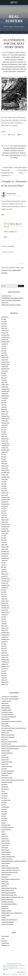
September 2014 (5, 639)
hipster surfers (4, 723)
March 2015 (4, 625)
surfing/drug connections (7, 901)
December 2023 (5, 389)
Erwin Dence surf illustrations (11, 57)
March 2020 (4, 490)
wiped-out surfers (5, 915)
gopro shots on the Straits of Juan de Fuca (11, 721)
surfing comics (4, 838)
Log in (3, 938)
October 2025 (4, 339)
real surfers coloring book (7, 771)
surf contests (4, 795)
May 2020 (3, 486)
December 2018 (5, 524)
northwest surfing (5, 750)
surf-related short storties (7, 827)
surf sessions (4, 818)
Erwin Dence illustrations (18, 55)
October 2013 (4, 664)
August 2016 (4, 587)
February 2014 (5, 655)
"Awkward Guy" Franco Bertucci (9, 696)
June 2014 (3, 646)
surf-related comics (6, 825)
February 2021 (5, 465)
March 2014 (4, 652)
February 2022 (5, 438)
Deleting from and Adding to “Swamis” (11, 304)
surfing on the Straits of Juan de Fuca (10, 870)
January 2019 (4, 522)
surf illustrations (12, 64)
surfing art (3, 834)
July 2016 (3, 589)
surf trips (3, 822)
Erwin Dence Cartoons (7, 712)
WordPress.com (5, 945)
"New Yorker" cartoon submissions (10, 698)
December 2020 (5, 470)
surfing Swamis (5, 883)
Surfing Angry (4, 302)
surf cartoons (4, 793)
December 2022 (5, 416)
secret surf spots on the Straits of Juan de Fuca (12, 780)
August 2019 (4, 506)
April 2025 (4, 353)
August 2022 (4, 425)
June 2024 (3, 375)
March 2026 (4, 328)
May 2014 (3, 648)
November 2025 (5, 337)
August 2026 (4, 316)
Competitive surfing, (6, 710)
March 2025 (4, 355)
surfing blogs (4, 836)
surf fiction (4, 802)
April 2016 (4, 596)
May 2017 (3, 567)
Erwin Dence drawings (20, 145)
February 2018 (5, 546)
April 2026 (4, 326)
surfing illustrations (20, 66)
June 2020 (3, 483)
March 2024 (4, 382)
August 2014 (4, 641)
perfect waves (4, 764)
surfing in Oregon (5, 854)
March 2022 (4, 436)
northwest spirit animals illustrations (10, 748)
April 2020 (4, 488)
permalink (15, 157)
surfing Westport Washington (8, 892)
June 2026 (3, 321)
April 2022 (4, 434)
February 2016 (5, 601)
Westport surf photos (6, 910)
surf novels (4, 809)
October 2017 (4, 556)
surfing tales (4, 886)
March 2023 (4, 409)
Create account (5, 936)
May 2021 (3, 459)
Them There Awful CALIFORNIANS (10, 300)
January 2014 (4, 657)
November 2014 (5, 634)
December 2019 (5, 497)
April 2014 (4, 650)
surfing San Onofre (6, 874)
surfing (20, 64)
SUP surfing (4, 784)
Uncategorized (21, 71)
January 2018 (4, 549)
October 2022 (4, 420)
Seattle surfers (4, 775)
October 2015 (4, 610)
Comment (21, 263)
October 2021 (4, 447)
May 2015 (3, 621)
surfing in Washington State (8, 856)
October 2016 (4, 583)
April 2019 (4, 515)
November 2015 (5, 607)
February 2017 (5, 574)
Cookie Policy (5, 969)
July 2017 (3, 562)
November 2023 (5, 391)
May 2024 (3, 377)
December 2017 (5, 551)
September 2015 (5, 612)
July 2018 (3, 535)
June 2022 (3, 429)
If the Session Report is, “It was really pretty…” (20, 170)
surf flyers (3, 804)
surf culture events (5, 800)
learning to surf (5, 732)
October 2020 (4, 474)
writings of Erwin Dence (7, 924)
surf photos (4, 811)
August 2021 (4, 452)
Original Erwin (5, 759)
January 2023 (4, 413)
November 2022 (5, 418)
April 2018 (4, 542)
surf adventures (5, 789)
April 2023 (4, 407)
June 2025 (3, 348)
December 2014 (5, 632)
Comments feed (5, 943)
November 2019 (5, 499)
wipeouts (3, 917)
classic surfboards (5, 707)
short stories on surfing (16, 62)
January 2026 (4, 332)
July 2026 (3, 319)
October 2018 (4, 528)
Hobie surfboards (5, 725)
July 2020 (3, 481)
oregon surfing (4, 757)
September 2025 (5, 341)
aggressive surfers (5, 705)
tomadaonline (11, 193)
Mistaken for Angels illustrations (9, 741)
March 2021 (4, 463)
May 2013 (3, 675)
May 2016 (3, 594)
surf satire (3, 816)
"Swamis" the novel (6, 701)
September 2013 (5, 666)
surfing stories (4, 881)
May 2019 (3, 513)
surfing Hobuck (5, 849)
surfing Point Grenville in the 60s (9, 872)
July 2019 (3, 508)
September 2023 (5, 395)
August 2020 (4, 479)
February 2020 (5, 492)
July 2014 (3, 643)
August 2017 (4, 560)
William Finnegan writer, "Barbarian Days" (12, 913)
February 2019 (5, 519)
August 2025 (4, 344)
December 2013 (5, 659)
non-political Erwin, (6, 743)
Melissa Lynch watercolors (7, 737)
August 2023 (4, 398)
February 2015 (5, 628)
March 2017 (4, 571)
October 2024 (4, 366)
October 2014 (4, 637)
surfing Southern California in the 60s (10, 879)
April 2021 (4, 461)
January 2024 (4, 386)
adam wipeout (4, 703)
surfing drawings (9, 66)
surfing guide (4, 847)
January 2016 (4, 603)
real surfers (13, 59)
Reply (2, 214)
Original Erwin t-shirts (6, 762)
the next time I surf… (6, 295)
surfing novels (4, 865)
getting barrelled (5, 719)
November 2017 (5, 553)
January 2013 (4, 684)
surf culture (4, 798)
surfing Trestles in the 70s (7, 890)
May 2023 (3, 404)
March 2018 (4, 544)
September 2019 (5, 504)
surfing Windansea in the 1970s (9, 895)
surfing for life (4, 845)
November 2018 (5, 526)
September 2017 (5, 558)
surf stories (4, 820)
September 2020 (5, 477)
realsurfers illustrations (6, 773)
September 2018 (5, 531)
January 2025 (4, 359)
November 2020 (5, 472)
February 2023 (5, 411)
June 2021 (3, 456)
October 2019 (4, 501)
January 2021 (4, 468)
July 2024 (3, 373)
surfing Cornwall (5, 840)
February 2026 (5, 330)
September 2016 (5, 585)
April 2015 (4, 623)
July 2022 (3, 427)
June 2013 (3, 673)
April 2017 (4, 569)
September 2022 (5, 422)
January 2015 (4, 630)
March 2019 (4, 517)
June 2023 (3, 402)
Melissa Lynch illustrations (7, 734)
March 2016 (4, 598)
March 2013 (4, 680)
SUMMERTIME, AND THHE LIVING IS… (12, 298)
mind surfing (4, 739)
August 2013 (4, 668)
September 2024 (5, 368)
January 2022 (4, 441)
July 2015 (3, 616)
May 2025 (3, 350)
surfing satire (4, 877)
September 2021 (5, 450)
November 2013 (5, 661)
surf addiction (4, 786)
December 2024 (5, 362)
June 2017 (3, 565)
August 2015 (4, 614)
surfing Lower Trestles (6, 858)
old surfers (3, 755)
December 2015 (5, 605)
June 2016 (3, 592)
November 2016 (5, 580)
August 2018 (4, 533)
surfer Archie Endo (6, 829)
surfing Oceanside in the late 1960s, (10, 868)
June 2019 (3, 510)
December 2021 (5, 443)
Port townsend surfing (6, 766)
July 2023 (3, 400)
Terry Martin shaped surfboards (9, 904)
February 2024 (5, 384)
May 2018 (3, 540)
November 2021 (5, 445)
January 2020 (4, 495)
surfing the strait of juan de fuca (9, 888)
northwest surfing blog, (7, 753)
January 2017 (4, 576)
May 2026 (3, 323)
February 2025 (5, 357)
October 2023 (4, 393)
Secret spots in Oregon (6, 777)
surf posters (4, 813)
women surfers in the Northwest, (9, 919)
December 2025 (5, 335)
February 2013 (5, 682)
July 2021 (3, 454)
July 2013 (3, 671)
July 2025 (3, 346)
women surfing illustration (7, 922)
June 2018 (3, 537)
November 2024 (5, 364)
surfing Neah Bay (5, 863)
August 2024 (4, 371)
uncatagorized (4, 906)
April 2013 (4, 677)
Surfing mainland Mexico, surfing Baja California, (13, 861)
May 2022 (3, 431)
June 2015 (3, 619)
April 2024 (4, 380)
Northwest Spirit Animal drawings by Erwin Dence (14, 746)
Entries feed (4, 940)
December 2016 (5, 578)
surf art (3, 791)
